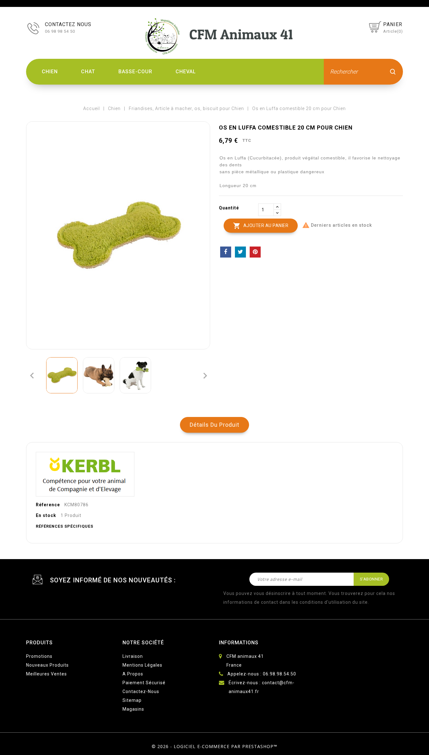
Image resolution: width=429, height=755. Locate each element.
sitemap (132, 700)
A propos (132, 673)
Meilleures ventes (46, 673)
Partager (225, 252)
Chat (88, 72)
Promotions (39, 656)
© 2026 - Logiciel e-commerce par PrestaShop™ (214, 746)
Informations (238, 643)
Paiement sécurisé (144, 682)
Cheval (186, 72)
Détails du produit (214, 424)
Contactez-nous (140, 691)
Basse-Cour (135, 72)
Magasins (133, 709)
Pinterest (255, 252)
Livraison (132, 656)
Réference (48, 504)
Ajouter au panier (260, 226)
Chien (50, 72)
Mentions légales (142, 665)
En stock (46, 515)
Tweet (240, 252)
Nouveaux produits (47, 665)
